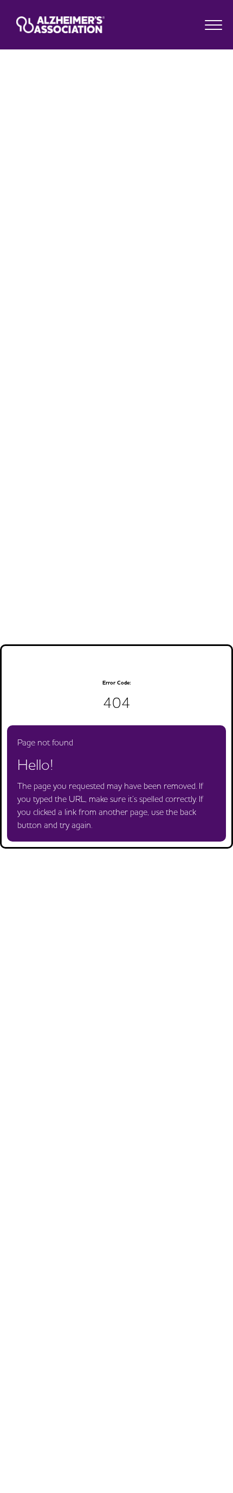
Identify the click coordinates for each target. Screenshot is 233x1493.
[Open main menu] (213, 25)
